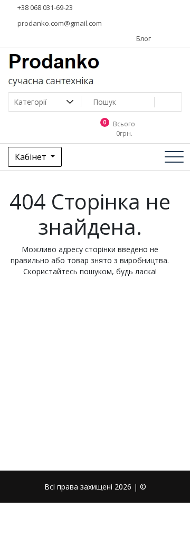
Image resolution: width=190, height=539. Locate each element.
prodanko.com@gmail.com (59, 23)
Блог (143, 38)
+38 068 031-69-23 (44, 7)
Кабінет (32, 157)
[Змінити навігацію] (174, 157)
